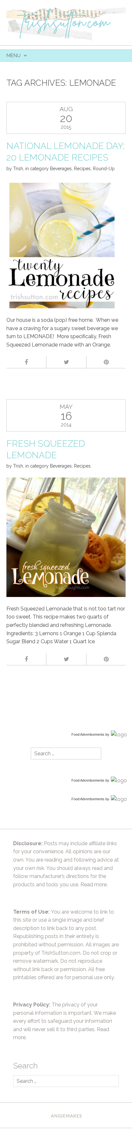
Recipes (82, 168)
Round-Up (104, 168)
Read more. (94, 884)
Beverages (61, 168)
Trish (18, 168)
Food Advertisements (87, 734)
